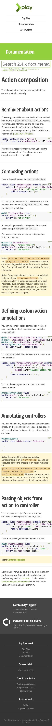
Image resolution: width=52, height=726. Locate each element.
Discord (33, 609)
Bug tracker (26, 687)
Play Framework (26, 7)
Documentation (26, 24)
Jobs (26, 669)
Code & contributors (26, 684)
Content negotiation (16, 559)
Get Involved (26, 30)
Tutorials (26, 652)
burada (26, 578)
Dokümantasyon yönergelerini (15, 581)
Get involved (26, 690)
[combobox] (25, 64)
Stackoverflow (20, 612)
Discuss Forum (20, 609)
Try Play (26, 18)
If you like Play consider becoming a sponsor (30, 626)
